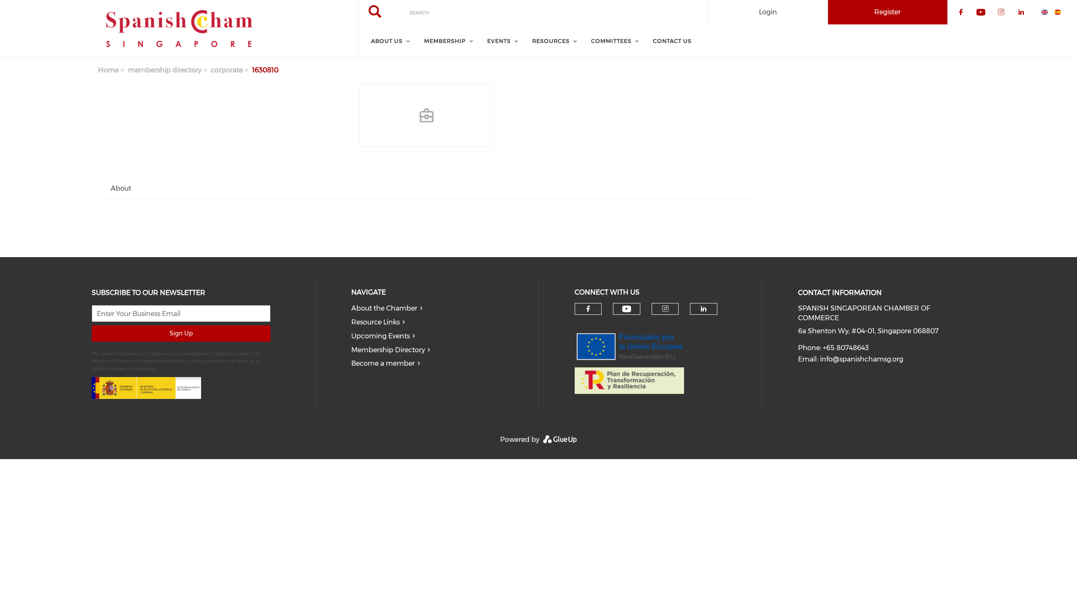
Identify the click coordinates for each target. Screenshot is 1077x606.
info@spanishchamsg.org (861, 359)
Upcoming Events (380, 336)
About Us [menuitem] (387, 40)
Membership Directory (388, 350)
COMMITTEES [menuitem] (611, 40)
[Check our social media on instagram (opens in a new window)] (665, 308)
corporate (227, 70)
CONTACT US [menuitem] (672, 40)
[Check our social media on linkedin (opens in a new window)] (703, 308)
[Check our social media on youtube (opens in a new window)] (626, 309)
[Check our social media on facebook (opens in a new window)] (588, 308)
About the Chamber (384, 308)
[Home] (179, 28)
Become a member (383, 363)
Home (108, 70)
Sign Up (181, 333)
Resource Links (375, 322)
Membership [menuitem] (445, 40)
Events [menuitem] (499, 40)
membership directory (165, 70)
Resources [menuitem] (551, 40)
